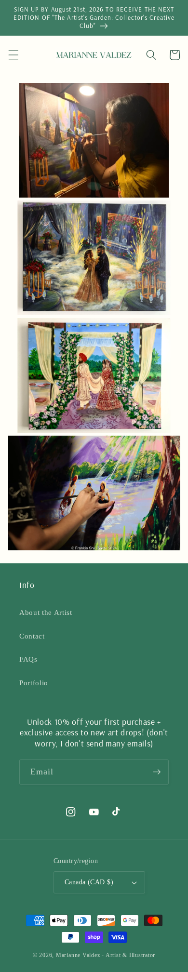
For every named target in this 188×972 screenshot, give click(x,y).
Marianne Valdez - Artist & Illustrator (105, 955)
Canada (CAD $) (89, 882)
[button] (13, 55)
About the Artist (45, 612)
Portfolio (33, 683)
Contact (32, 636)
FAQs (28, 659)
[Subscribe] (156, 772)
